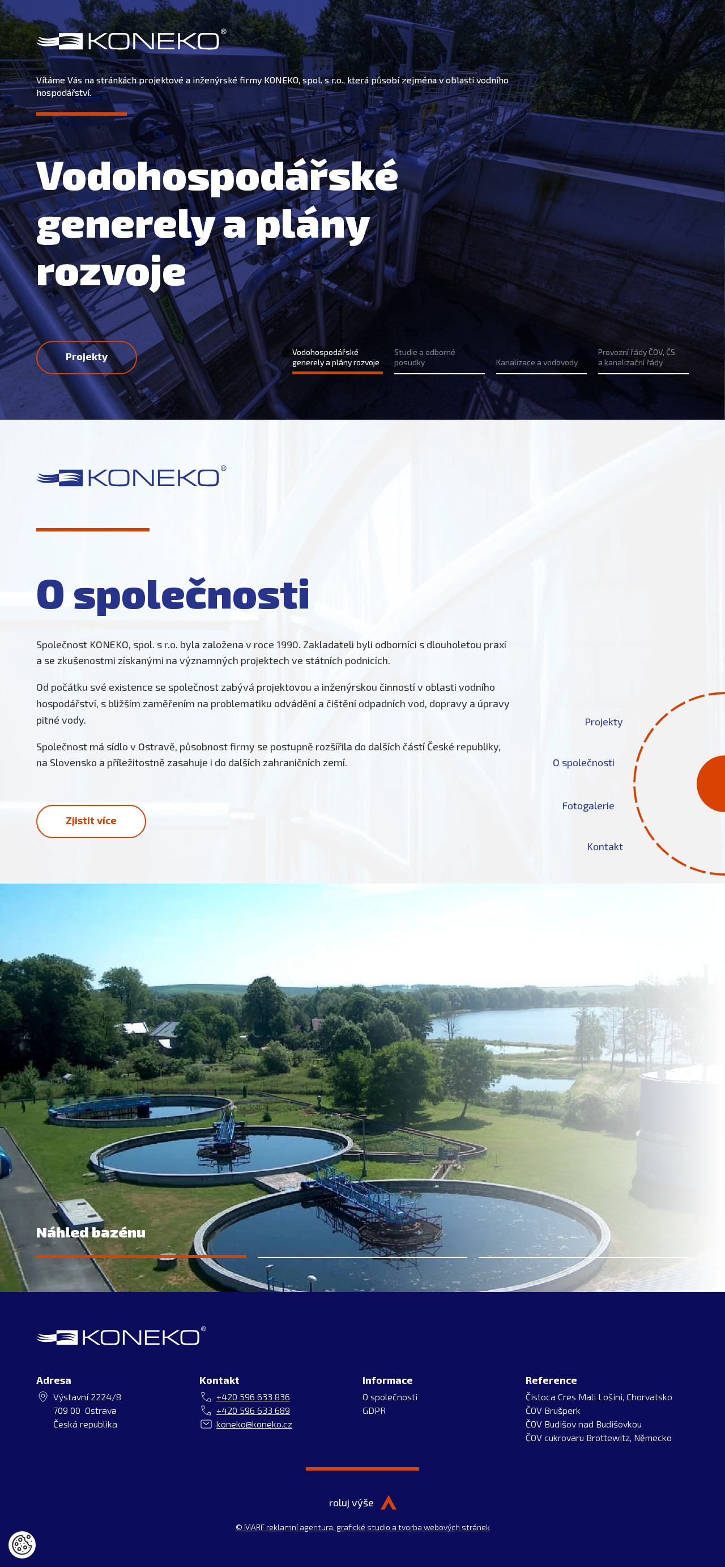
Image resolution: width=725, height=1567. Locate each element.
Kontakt (605, 845)
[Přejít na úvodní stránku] (131, 39)
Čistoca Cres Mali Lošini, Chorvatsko (599, 1396)
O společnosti (584, 761)
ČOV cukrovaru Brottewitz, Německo (599, 1437)
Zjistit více (91, 820)
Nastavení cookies (22, 1544)
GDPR (374, 1410)
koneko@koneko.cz (254, 1423)
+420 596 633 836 (253, 1396)
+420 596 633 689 (253, 1410)
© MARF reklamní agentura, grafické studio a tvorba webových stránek (363, 1527)
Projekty (604, 721)
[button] (337, 360)
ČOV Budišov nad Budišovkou (584, 1423)
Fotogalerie (588, 805)
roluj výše (351, 1502)
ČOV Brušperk (553, 1410)
